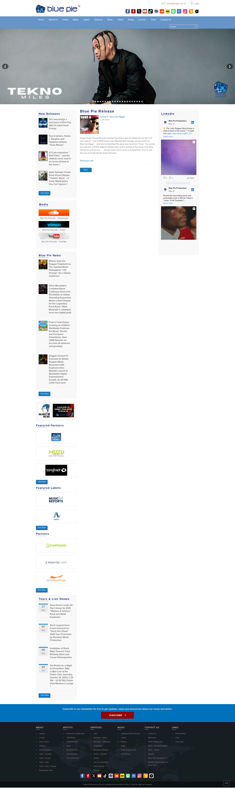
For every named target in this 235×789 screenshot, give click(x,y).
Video (120, 20)
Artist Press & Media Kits (75, 734)
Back (86, 170)
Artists (65, 20)
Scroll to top (226, 783)
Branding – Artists (100, 738)
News (75, 20)
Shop (153, 20)
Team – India (44, 762)
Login (196, 3)
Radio (131, 20)
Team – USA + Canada (47, 766)
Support (151, 754)
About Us (53, 20)
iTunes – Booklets (100, 754)
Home (41, 20)
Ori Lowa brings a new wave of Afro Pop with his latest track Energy (60, 124)
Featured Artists (72, 742)
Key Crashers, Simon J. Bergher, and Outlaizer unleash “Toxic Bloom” (60, 140)
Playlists (124, 742)
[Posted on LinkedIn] (192, 122)
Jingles (96, 758)
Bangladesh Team (46, 770)
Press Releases (45, 750)
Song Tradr (179, 742)
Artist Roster (71, 738)
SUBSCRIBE (115, 715)
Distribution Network (101, 750)
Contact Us (165, 20)
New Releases (72, 754)
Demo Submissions (155, 742)
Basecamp (152, 738)
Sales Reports (99, 766)
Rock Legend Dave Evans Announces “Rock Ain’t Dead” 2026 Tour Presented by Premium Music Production (60, 632)
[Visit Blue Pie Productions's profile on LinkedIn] (165, 122)
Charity (42, 738)
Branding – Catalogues (102, 742)
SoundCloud (125, 754)
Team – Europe (45, 758)
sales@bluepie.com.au (176, 3)
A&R (95, 734)
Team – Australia (45, 754)
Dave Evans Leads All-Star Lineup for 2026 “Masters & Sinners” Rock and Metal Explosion (61, 611)
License (142, 20)
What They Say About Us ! (157, 758)
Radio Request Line (128, 750)
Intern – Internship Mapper (158, 746)
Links (177, 738)
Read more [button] (168, 136)
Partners (42, 746)
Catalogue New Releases (130, 734)
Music (110, 20)
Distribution (98, 746)
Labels (86, 20)
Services (98, 20)
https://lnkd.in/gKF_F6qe (183, 133)
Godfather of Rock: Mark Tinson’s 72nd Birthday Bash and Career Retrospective (61, 653)
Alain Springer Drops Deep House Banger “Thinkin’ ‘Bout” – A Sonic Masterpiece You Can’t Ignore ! (60, 178)
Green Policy (44, 742)
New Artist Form (72, 750)
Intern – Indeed (153, 750)
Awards (42, 734)
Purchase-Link (86, 161)
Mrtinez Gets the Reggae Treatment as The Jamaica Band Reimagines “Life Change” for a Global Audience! (60, 268)
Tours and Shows (73, 758)
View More (44, 193)
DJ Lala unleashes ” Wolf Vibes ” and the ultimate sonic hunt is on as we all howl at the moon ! (60, 158)
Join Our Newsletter (101, 762)
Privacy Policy (180, 734)
